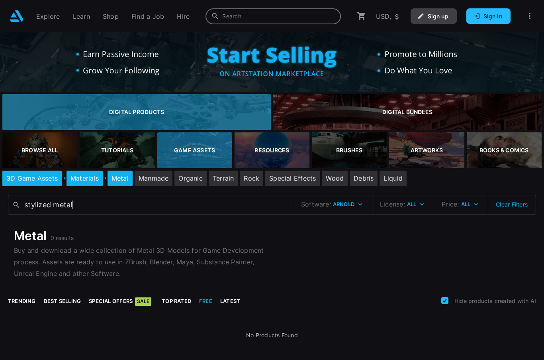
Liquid (393, 178)
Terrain (223, 178)
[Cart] (361, 16)
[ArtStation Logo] (16, 16)
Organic (190, 178)
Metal (120, 178)
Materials (84, 178)
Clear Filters (512, 204)
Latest (230, 301)
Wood (335, 178)
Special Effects (292, 178)
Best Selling (62, 301)
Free (205, 301)
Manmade (153, 178)
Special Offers (119, 301)
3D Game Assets (32, 178)
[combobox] (273, 16)
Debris (364, 178)
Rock (251, 178)
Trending (22, 301)
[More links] (529, 16)
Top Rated (176, 301)
